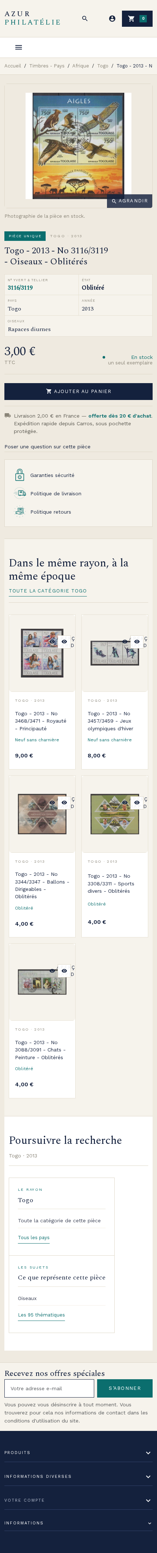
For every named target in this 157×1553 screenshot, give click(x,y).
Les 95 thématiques (41, 1315)
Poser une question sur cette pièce (47, 446)
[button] (85, 19)
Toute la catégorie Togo (48, 591)
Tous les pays (34, 1237)
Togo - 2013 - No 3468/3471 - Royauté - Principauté (40, 721)
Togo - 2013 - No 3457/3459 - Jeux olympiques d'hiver (110, 721)
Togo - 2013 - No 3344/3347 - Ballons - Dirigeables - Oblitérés (42, 885)
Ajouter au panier (79, 391)
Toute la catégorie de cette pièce (59, 1220)
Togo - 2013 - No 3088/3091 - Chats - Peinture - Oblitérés (40, 1049)
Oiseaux (27, 1298)
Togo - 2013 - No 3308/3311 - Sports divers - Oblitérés (111, 883)
